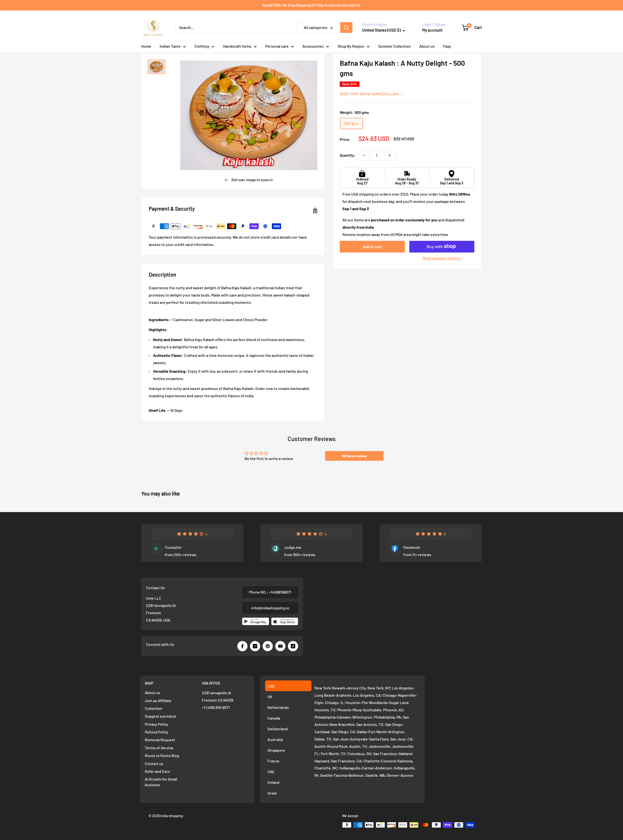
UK (269, 696)
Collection (153, 708)
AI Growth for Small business (161, 782)
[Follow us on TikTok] (293, 646)
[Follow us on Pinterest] (268, 646)
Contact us (154, 763)
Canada (273, 718)
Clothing (201, 46)
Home (146, 46)
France (273, 761)
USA (271, 686)
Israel (272, 793)
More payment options (442, 257)
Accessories (313, 46)
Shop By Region (351, 46)
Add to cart (372, 246)
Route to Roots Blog (162, 755)
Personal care (277, 46)
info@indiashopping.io (270, 607)
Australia (275, 739)
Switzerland (277, 728)
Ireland (273, 782)
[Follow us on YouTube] (280, 646)
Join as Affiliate (158, 700)
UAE (271, 771)
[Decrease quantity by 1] (364, 155)
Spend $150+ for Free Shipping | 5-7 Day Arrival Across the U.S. (311, 5)
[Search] (346, 27)
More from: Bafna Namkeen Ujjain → (371, 94)
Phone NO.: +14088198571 (270, 592)
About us (427, 46)
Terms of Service (159, 747)
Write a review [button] (354, 455)
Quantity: (348, 155)
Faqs (447, 46)
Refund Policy (156, 732)
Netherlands (278, 707)
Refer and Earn (157, 771)
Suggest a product (160, 716)
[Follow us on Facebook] (242, 646)
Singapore (276, 750)
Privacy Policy (156, 724)
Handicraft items (237, 46)
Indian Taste (170, 46)
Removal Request (160, 739)
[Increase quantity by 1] (390, 155)
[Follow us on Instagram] (255, 646)
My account (432, 29)
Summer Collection (394, 46)
